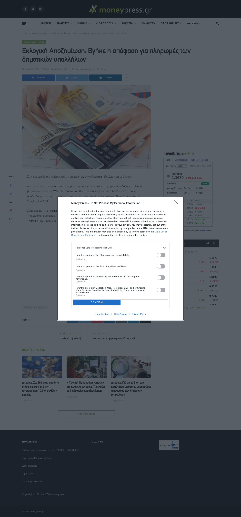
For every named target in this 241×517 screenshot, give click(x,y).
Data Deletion (102, 314)
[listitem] (120, 247)
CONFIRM (97, 302)
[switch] (161, 255)
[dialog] (120, 258)
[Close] (177, 203)
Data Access (120, 314)
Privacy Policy (139, 314)
